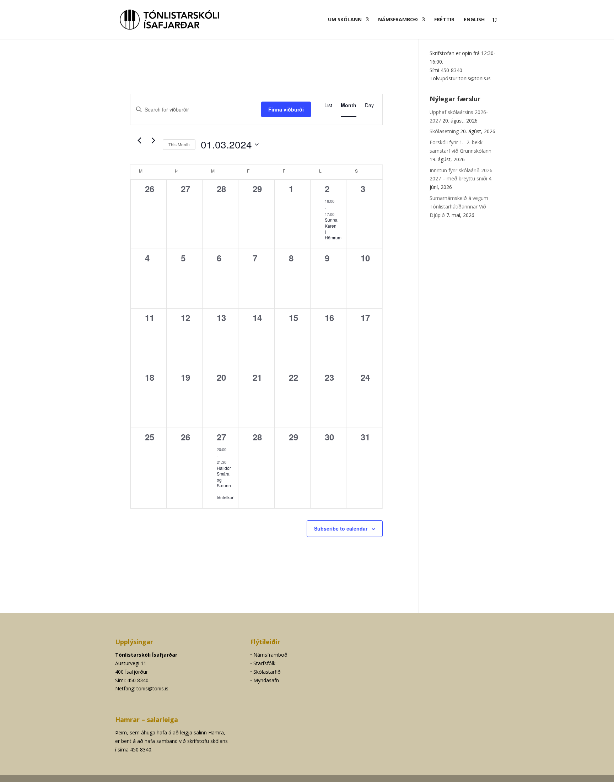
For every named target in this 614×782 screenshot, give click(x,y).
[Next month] (153, 140)
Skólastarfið (267, 671)
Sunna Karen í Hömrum (333, 228)
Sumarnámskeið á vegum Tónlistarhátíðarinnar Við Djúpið (459, 206)
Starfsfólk (264, 663)
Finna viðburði (286, 109)
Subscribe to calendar (340, 528)
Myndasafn (266, 680)
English (474, 20)
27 (221, 437)
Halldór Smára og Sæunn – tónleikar (225, 482)
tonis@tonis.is (152, 688)
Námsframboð (398, 20)
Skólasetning (444, 131)
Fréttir (444, 20)
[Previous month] (139, 140)
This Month (179, 144)
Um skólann (345, 20)
